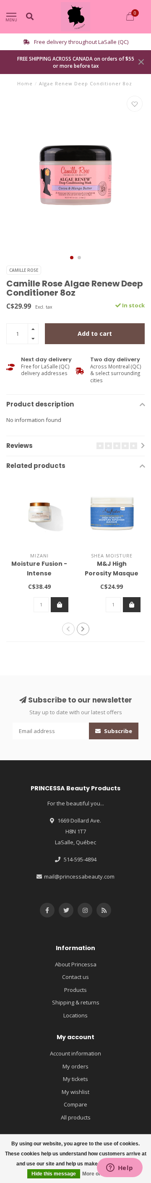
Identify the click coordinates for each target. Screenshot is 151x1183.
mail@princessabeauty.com (79, 876)
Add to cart (95, 333)
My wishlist (75, 1092)
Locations (75, 1015)
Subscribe (117, 731)
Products (75, 990)
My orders (75, 1066)
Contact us (75, 977)
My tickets (75, 1079)
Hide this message (53, 1174)
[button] (71, 257)
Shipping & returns (75, 1002)
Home (25, 83)
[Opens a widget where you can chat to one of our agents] (119, 1168)
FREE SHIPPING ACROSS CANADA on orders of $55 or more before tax (75, 62)
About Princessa (75, 964)
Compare (75, 1104)
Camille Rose (23, 270)
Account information (75, 1053)
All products (76, 1117)
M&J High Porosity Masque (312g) (111, 573)
